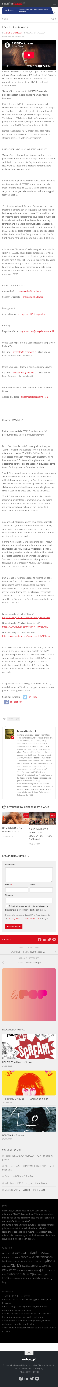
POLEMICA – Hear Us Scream (17, 1062)
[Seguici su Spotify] (54, 939)
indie (51, 1260)
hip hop (43, 1261)
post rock (51, 1270)
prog (4, 1274)
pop (17, 719)
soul (23, 1278)
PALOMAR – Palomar (13, 1135)
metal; (47, 1265)
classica (46, 1253)
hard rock (33, 1261)
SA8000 (16, 1214)
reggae (45, 1274)
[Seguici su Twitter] (49, 939)
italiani (11, 719)
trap (4, 1282)
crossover (15, 1257)
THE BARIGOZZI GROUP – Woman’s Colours (25, 1098)
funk (4, 1261)
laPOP (35, 1266)
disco (31, 1257)
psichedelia (13, 1274)
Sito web (9, 895)
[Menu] (54, 3)
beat (12, 1253)
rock (5, 1278)
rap (32, 1274)
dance (24, 1257)
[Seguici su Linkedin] (44, 939)
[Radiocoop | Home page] (17, 3)
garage (16, 1261)
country (5, 1257)
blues (17, 1253)
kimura (29, 1266)
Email (33, 884)
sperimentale (33, 1278)
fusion (10, 1262)
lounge (41, 1266)
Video (5, 19)
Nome (8, 884)
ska (18, 1278)
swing (49, 1278)
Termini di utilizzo (31, 918)
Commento (10, 864)
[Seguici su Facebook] (39, 939)
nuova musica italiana (28, 1270)
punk (23, 1274)
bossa (23, 1253)
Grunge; (24, 1261)
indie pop (6, 1266)
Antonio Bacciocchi (13, 33)
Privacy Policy (15, 918)
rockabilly (13, 1278)
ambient (5, 1253)
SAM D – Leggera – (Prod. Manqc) (32, 1183)
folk (50, 1257)
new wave (9, 1270)
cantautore (34, 1252)
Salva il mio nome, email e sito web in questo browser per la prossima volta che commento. (26, 908)
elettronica (40, 1257)
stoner (44, 1278)
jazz (24, 1265)
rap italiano (37, 1274)
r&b (28, 1274)
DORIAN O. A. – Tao (24, 1176)
